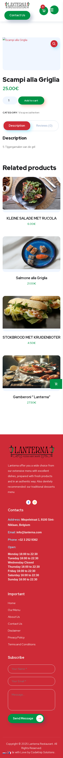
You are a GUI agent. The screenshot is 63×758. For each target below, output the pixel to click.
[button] (54, 43)
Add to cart (31, 100)
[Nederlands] (4, 752)
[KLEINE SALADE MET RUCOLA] (31, 193)
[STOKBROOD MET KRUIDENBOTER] (31, 312)
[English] (7, 752)
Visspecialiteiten (29, 112)
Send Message (23, 718)
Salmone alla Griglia (31, 278)
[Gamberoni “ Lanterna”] (31, 371)
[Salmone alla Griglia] (31, 252)
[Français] (10, 752)
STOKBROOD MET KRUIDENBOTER (31, 337)
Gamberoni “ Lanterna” (31, 397)
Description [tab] (17, 126)
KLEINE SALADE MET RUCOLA (32, 218)
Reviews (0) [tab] (44, 126)
